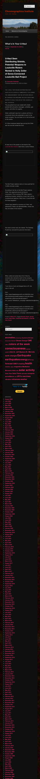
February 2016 (9, 598)
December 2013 (9, 651)
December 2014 (9, 627)
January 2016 (9, 600)
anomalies (10, 337)
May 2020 (8, 522)
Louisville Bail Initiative (11, 146)
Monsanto (8, 370)
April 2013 (8, 668)
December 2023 (9, 454)
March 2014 (8, 645)
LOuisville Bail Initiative (22, 318)
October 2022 (9, 481)
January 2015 (9, 624)
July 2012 (8, 686)
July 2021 (8, 495)
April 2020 (8, 524)
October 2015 (9, 606)
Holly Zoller (12, 318)
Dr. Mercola (30, 352)
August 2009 (9, 758)
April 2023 (8, 469)
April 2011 (8, 717)
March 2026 (8, 407)
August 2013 (9, 659)
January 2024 (9, 452)
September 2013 (10, 657)
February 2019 (9, 547)
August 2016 (9, 586)
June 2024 (8, 442)
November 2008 (9, 776)
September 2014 (10, 633)
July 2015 (8, 612)
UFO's (19, 376)
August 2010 (9, 733)
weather (23, 379)
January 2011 (9, 723)
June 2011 (8, 713)
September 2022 (10, 483)
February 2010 (9, 745)
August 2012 (9, 684)
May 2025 (8, 424)
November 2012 (9, 678)
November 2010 (9, 727)
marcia (7, 48)
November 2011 (9, 702)
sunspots (30, 373)
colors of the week (19, 344)
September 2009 (10, 756)
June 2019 (8, 538)
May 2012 (8, 690)
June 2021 (8, 497)
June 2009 (8, 762)
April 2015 (8, 618)
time (15, 376)
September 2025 (10, 415)
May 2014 (8, 641)
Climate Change (21, 340)
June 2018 (8, 559)
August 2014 (9, 635)
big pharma (25, 338)
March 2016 (8, 596)
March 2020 (8, 526)
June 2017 (8, 567)
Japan (12, 366)
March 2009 (8, 768)
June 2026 (8, 403)
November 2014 (9, 629)
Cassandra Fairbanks (13, 81)
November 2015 (9, 604)
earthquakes (12, 359)
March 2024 (8, 448)
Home (7, 31)
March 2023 (8, 471)
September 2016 (10, 584)
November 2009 (9, 752)
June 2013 (8, 663)
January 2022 (9, 489)
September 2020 (10, 514)
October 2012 (9, 680)
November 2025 (9, 413)
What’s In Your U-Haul (16, 43)
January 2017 (9, 575)
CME (30, 340)
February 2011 (9, 721)
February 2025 (9, 430)
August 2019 (9, 534)
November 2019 (9, 530)
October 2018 (9, 551)
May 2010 (8, 739)
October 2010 (9, 729)
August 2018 (9, 555)
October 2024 (9, 434)
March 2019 (8, 545)
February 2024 (9, 450)
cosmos (28, 349)
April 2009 (8, 766)
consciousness (15, 348)
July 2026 (8, 401)
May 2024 (8, 444)
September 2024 (10, 436)
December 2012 (9, 676)
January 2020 (9, 528)
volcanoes (16, 379)
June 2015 (8, 614)
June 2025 (8, 422)
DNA (11, 352)
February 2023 (9, 473)
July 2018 (8, 557)
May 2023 (8, 467)
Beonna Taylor (25, 316)
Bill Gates (30, 338)
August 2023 (9, 461)
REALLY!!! (13, 316)
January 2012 (9, 698)
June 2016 (8, 590)
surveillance (9, 376)
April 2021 (8, 502)
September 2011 (10, 706)
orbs (17, 370)
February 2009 (9, 770)
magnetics (18, 366)
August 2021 (9, 493)
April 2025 (8, 426)
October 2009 (9, 754)
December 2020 (9, 508)
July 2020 (8, 518)
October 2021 (9, 491)
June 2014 (8, 639)
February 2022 (9, 487)
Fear (32, 360)
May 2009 (8, 764)
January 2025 (9, 432)
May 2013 (8, 666)
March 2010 (8, 743)
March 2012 (8, 694)
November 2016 (9, 579)
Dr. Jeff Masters (19, 352)
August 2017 (9, 563)
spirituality (24, 373)
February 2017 (9, 573)
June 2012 (8, 688)
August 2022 (9, 485)
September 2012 (10, 682)
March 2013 (8, 670)
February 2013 (9, 672)
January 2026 (9, 411)
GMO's (16, 363)
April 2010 (8, 741)
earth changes (11, 355)
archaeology (18, 338)
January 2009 (9, 772)
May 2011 (8, 715)
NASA (14, 370)
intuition (7, 367)
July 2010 (8, 735)
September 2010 (10, 731)
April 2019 (8, 542)
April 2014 (8, 643)
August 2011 (9, 709)
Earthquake (24, 355)
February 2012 (9, 696)
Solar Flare (8, 373)
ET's (29, 360)
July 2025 (8, 420)
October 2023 (9, 456)
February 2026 (9, 409)
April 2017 (8, 569)
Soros (10, 320)
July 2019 (8, 536)
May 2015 (8, 616)
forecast (9, 363)
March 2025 (8, 428)
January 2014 (9, 649)
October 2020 (9, 512)
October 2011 (9, 704)
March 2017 (8, 571)
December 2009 (9, 750)
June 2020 (8, 520)
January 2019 (9, 549)
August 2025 (9, 418)
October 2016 (9, 582)
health (28, 363)
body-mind (8, 340)
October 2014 (9, 631)
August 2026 (9, 399)
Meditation (26, 367)
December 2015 (9, 602)
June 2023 (8, 465)
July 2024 (8, 440)
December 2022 (9, 477)
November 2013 (9, 653)
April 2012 (8, 692)
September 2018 (10, 553)
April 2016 (8, 594)
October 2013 (9, 655)
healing (22, 364)
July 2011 (8, 711)
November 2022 (9, 479)
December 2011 (9, 700)
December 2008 (9, 774)
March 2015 (8, 620)
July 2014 (8, 637)
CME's (6, 344)
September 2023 (10, 458)
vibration (8, 379)
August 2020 (9, 516)
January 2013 (9, 674)
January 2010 (9, 748)
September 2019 (10, 532)
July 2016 (8, 588)
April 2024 (8, 446)
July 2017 (8, 565)
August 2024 (9, 438)
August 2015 (9, 610)
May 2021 (8, 500)
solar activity (27, 370)
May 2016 (8, 592)
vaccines (26, 376)
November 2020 (9, 510)
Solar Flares (16, 373)
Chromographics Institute (19, 11)
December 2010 (9, 725)
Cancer (13, 341)
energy (24, 359)
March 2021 (8, 504)
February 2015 (9, 622)
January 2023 (9, 475)
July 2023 (8, 463)
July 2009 (8, 760)
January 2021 (9, 506)
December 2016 (9, 577)
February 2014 (9, 647)
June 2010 (8, 737)
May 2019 (8, 540)
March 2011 (8, 719)
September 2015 (10, 608)
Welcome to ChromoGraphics (19, 31)
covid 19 (7, 352)
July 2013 (8, 661)
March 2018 (8, 561)
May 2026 (8, 405)
